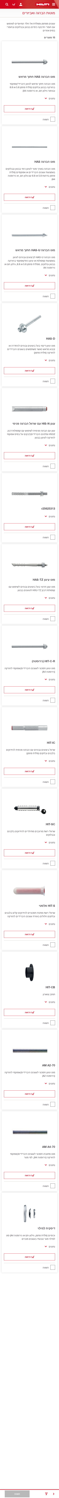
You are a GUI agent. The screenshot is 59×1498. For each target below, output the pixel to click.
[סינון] (46, 1493)
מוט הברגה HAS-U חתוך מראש (35, 250)
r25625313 (48, 508)
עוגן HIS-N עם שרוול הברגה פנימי (33, 423)
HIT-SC (50, 824)
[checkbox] (29, 119)
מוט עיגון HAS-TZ (44, 579)
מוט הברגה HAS (44, 161)
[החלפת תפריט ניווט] (53, 4)
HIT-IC (51, 742)
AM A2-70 (48, 1065)
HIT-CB (50, 987)
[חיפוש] (6, 4)
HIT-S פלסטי (47, 905)
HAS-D (50, 338)
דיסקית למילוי (46, 1228)
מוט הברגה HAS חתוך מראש (37, 76)
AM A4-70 (48, 1146)
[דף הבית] (43, 4)
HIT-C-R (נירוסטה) (43, 661)
